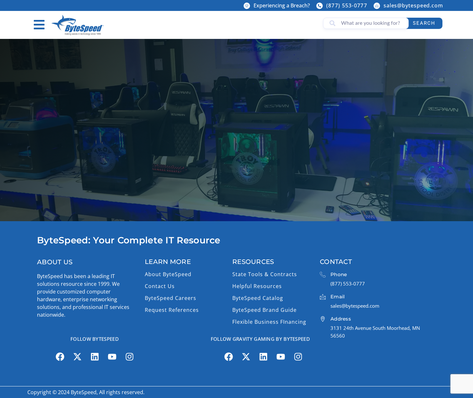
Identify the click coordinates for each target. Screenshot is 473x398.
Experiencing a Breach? (282, 5)
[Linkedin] (94, 357)
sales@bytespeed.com (413, 5)
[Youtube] (112, 357)
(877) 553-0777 (346, 5)
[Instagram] (129, 357)
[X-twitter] (77, 357)
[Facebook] (60, 357)
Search (424, 23)
